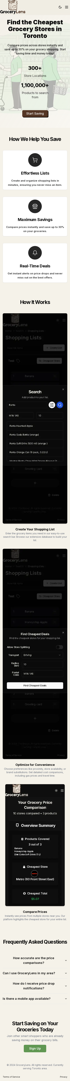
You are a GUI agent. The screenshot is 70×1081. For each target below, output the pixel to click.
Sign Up (35, 1048)
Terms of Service (11, 1077)
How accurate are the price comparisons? (33, 960)
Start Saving (35, 113)
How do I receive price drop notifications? (34, 986)
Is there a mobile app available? (26, 998)
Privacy (63, 1077)
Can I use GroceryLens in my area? (29, 973)
